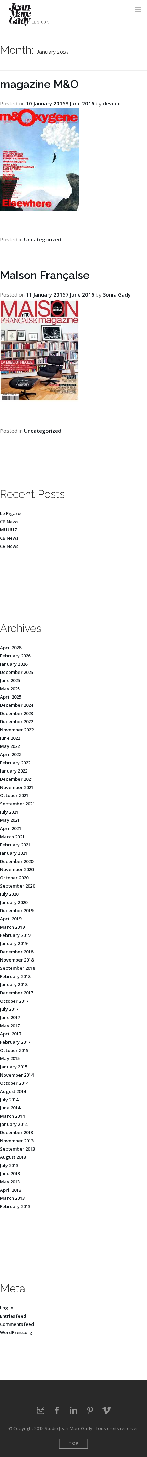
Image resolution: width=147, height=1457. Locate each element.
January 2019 (13, 943)
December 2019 (16, 910)
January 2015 (13, 1067)
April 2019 (10, 919)
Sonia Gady (117, 294)
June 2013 (10, 1173)
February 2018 (15, 976)
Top (74, 1443)
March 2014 (12, 1116)
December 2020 (16, 861)
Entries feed (13, 1316)
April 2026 (10, 647)
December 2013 (16, 1132)
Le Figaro (10, 513)
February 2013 (15, 1206)
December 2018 (16, 952)
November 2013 (17, 1141)
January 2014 (13, 1124)
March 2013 (12, 1198)
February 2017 (15, 1042)
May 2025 (10, 689)
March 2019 (12, 927)
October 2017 (14, 1001)
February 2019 (15, 935)
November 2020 (17, 869)
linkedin (73, 1410)
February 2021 (15, 845)
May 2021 (10, 820)
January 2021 (13, 853)
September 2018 (17, 968)
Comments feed (17, 1324)
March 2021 (12, 836)
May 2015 (10, 1058)
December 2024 (16, 705)
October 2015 (14, 1050)
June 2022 (10, 738)
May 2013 (10, 1182)
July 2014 (9, 1099)
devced (112, 103)
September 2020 (17, 886)
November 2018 (17, 960)
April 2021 (10, 828)
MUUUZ (8, 530)
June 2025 (10, 680)
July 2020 (9, 894)
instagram (40, 1410)
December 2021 (16, 779)
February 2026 (15, 656)
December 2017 (16, 993)
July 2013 (9, 1165)
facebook (57, 1410)
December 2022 (16, 721)
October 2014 (14, 1083)
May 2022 (10, 746)
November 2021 (17, 787)
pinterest (89, 1410)
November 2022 (17, 730)
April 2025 (10, 697)
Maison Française (45, 275)
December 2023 (16, 713)
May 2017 (10, 1025)
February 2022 (15, 762)
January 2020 (13, 902)
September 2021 (17, 804)
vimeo (106, 1410)
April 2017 (10, 1034)
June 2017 (10, 1017)
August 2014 (13, 1091)
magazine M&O (39, 84)
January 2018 (13, 984)
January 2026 (13, 664)
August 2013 (13, 1157)
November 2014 (17, 1075)
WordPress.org (16, 1332)
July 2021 (9, 812)
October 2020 (14, 878)
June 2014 (10, 1108)
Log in (6, 1308)
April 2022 (10, 754)
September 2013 (17, 1149)
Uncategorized (42, 239)
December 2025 (16, 672)
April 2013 (10, 1190)
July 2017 (9, 1009)
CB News (9, 521)
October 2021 (14, 795)
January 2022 (13, 771)
